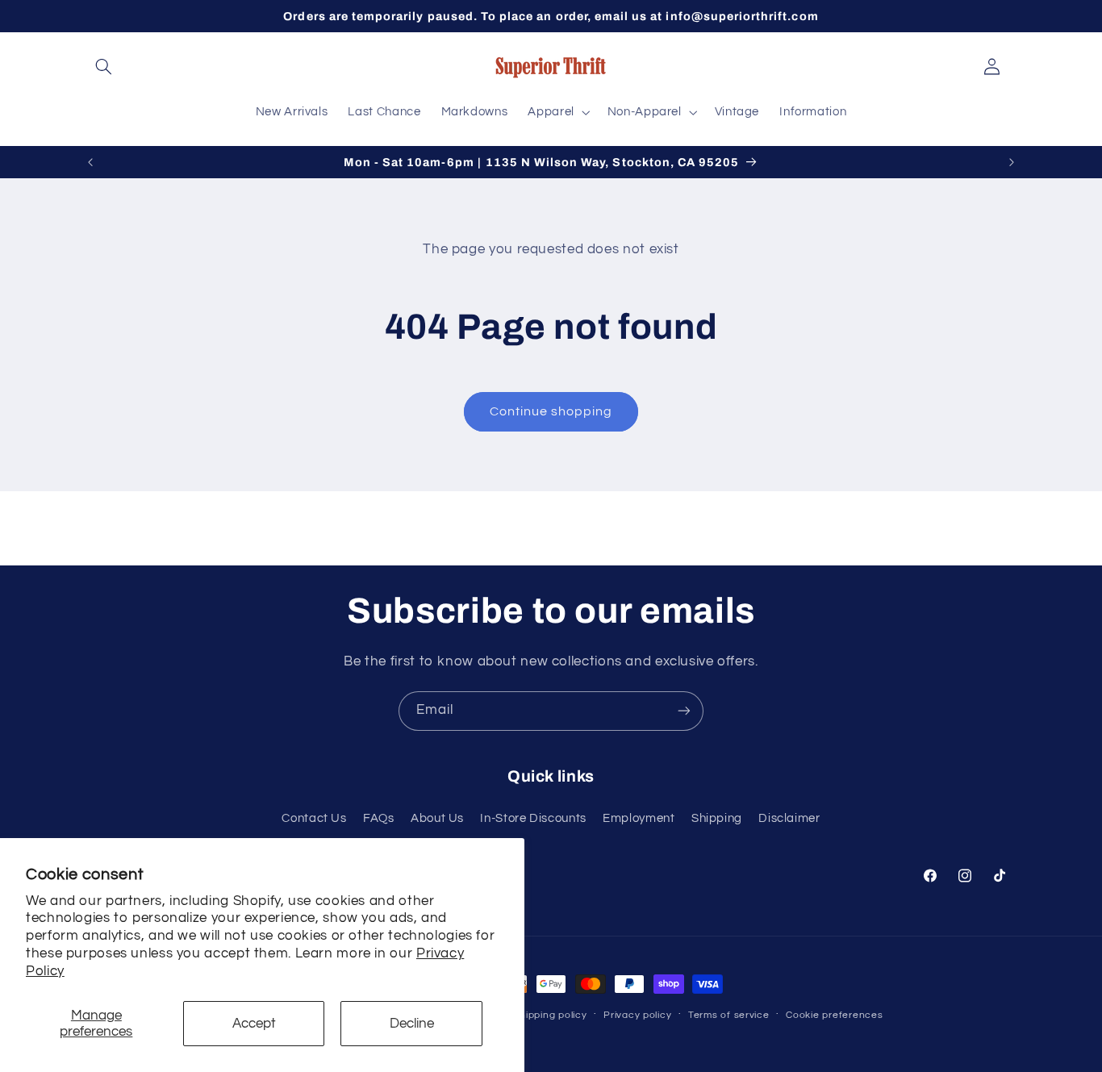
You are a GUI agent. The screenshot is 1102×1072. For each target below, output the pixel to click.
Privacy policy (637, 1015)
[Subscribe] (684, 711)
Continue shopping (551, 411)
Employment (638, 818)
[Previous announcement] (90, 162)
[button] (104, 67)
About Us (437, 818)
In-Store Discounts (533, 818)
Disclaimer (789, 818)
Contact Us (314, 818)
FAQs (378, 818)
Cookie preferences (834, 1015)
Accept (254, 1023)
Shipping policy (550, 1015)
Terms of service (729, 1015)
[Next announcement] (1011, 162)
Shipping (716, 818)
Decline (412, 1023)
